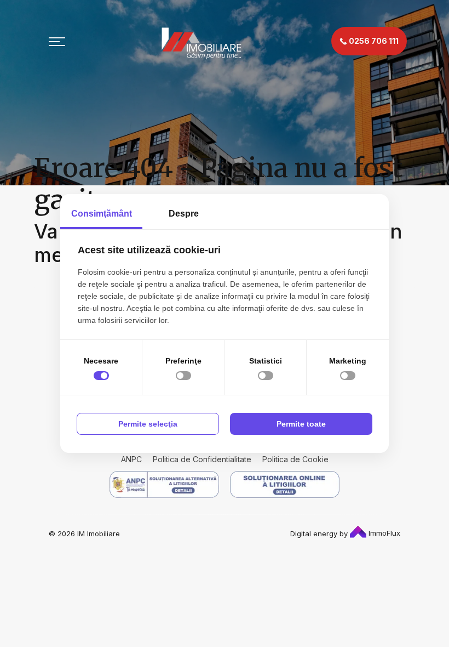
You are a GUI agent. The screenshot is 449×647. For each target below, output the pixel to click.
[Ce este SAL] (164, 484)
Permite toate (301, 423)
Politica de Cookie (295, 459)
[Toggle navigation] (57, 41)
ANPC (131, 459)
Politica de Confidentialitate (202, 459)
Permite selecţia (147, 423)
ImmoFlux (383, 533)
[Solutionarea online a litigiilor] (284, 484)
